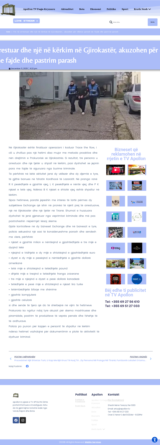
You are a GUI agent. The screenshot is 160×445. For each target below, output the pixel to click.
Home (8, 32)
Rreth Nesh (141, 9)
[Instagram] (23, 420)
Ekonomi (95, 9)
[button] (27, 366)
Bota (81, 9)
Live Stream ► (26, 21)
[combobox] (127, 22)
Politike (111, 9)
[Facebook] (16, 420)
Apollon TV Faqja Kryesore (39, 9)
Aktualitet (67, 9)
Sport (125, 9)
